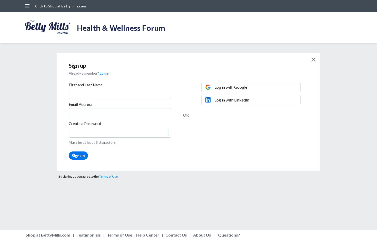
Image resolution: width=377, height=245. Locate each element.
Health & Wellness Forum (121, 27)
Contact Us (176, 234)
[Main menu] (27, 6)
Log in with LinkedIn (231, 99)
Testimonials (88, 234)
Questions (228, 234)
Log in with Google (230, 87)
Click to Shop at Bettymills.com (60, 6)
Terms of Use (119, 234)
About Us (202, 234)
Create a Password (85, 123)
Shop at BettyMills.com (48, 234)
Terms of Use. (108, 176)
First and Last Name (86, 85)
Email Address (81, 104)
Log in (104, 73)
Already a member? (89, 73)
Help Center (147, 234)
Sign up (78, 155)
